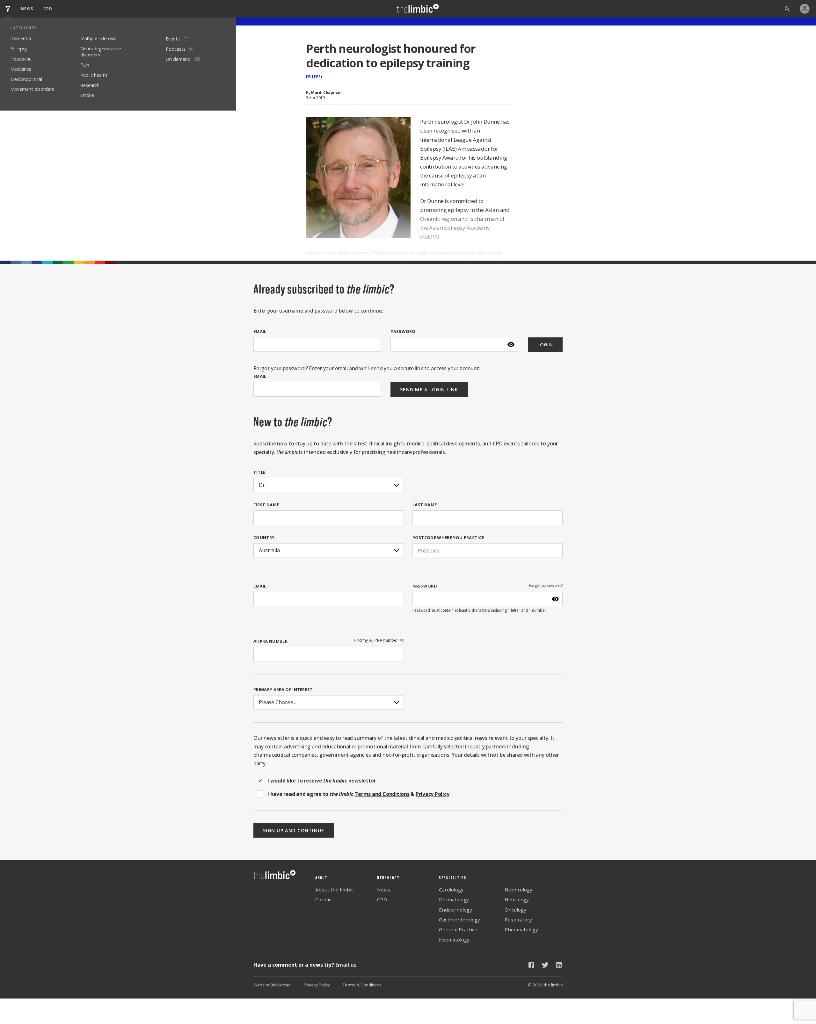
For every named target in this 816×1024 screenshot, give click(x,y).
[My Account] (806, 9)
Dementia (20, 38)
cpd (47, 8)
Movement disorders (32, 89)
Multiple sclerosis (98, 38)
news (27, 8)
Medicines (20, 69)
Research (89, 85)
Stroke (87, 95)
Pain (84, 65)
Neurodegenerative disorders (100, 52)
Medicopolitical (26, 79)
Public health (93, 75)
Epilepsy (18, 49)
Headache (21, 59)
